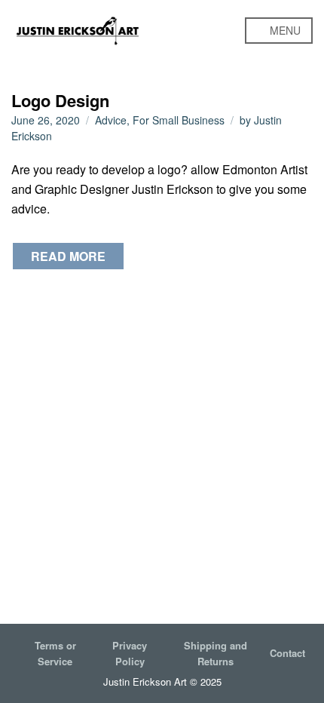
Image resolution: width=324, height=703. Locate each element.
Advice (111, 119)
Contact (287, 653)
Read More (68, 256)
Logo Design (60, 100)
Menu (284, 30)
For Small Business (179, 119)
